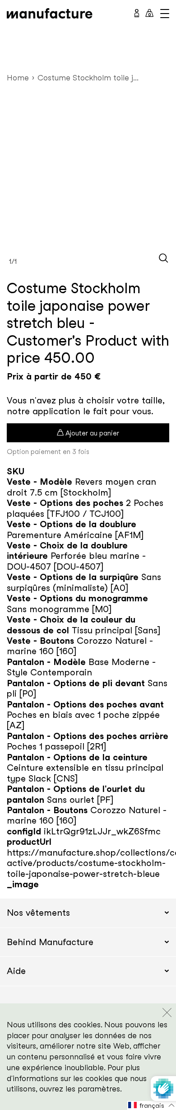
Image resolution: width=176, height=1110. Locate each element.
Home (18, 77)
